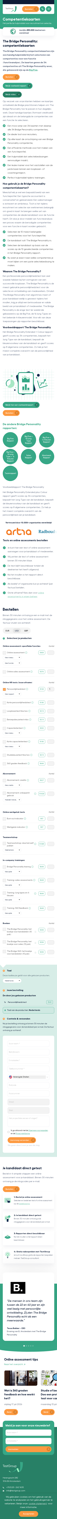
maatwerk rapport (46, 456)
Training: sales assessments (20, 880)
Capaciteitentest (15, 728)
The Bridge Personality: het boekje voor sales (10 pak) (19, 943)
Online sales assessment (18, 672)
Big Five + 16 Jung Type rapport (29, 439)
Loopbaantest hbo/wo (17, 711)
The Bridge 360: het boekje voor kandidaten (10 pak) (19, 952)
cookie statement (38, 1503)
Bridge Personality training (19, 867)
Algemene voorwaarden (38, 1130)
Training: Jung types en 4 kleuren (18, 894)
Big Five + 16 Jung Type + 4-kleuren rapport (10, 456)
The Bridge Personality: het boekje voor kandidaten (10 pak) (19, 932)
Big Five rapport (10, 440)
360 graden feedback (17, 764)
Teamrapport (10, 473)
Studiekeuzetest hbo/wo (18, 755)
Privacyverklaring (22, 1133)
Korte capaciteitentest (17, 742)
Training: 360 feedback (17, 908)
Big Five (33, 70)
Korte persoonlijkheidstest (19, 703)
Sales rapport (28, 456)
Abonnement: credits (16, 780)
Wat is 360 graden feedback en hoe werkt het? (19, 1394)
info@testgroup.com (15, 1491)
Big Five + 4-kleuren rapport (46, 440)
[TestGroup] (11, 9)
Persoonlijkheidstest (16, 689)
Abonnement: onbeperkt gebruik (18, 794)
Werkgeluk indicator (16, 827)
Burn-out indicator (15, 819)
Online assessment (15, 653)
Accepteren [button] (28, 1514)
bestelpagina (24, 1204)
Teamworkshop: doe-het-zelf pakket (20, 844)
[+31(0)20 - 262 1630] (42, 9)
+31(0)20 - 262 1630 (15, 1487)
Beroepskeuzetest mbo (17, 720)
